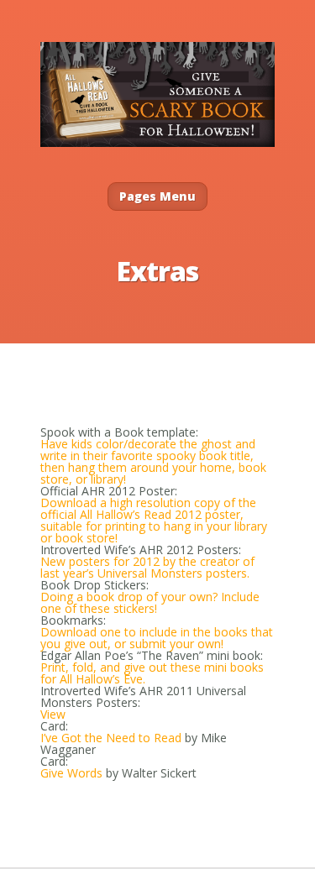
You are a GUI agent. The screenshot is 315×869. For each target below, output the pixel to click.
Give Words (71, 773)
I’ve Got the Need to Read (110, 738)
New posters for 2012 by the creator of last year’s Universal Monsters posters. (147, 567)
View (53, 714)
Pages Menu (157, 196)
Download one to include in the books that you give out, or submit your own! (156, 638)
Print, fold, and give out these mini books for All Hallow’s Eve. (152, 673)
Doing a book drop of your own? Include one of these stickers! (150, 602)
